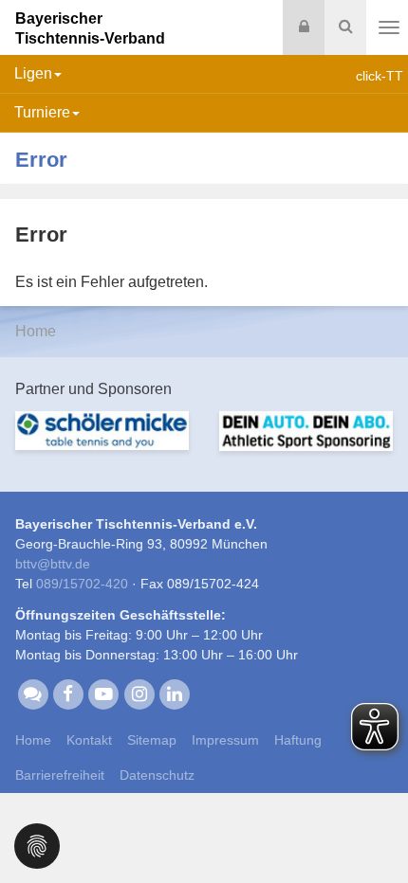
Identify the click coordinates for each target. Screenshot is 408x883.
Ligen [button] (33, 73)
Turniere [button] (42, 112)
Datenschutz (157, 775)
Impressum (225, 740)
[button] (37, 845)
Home (35, 331)
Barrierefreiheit (59, 775)
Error (41, 159)
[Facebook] (67, 693)
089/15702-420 (82, 583)
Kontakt (89, 740)
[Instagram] (139, 693)
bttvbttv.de (52, 563)
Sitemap (151, 740)
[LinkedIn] (174, 693)
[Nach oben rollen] (370, 830)
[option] (102, 442)
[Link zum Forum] (32, 693)
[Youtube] (103, 693)
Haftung (298, 740)
